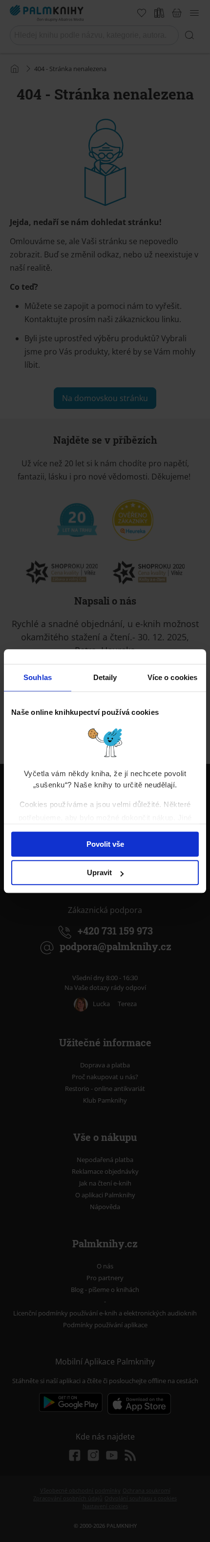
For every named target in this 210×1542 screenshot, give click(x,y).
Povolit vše (105, 844)
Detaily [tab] (105, 677)
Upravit (99, 872)
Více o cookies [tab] (172, 677)
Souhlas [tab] (37, 677)
